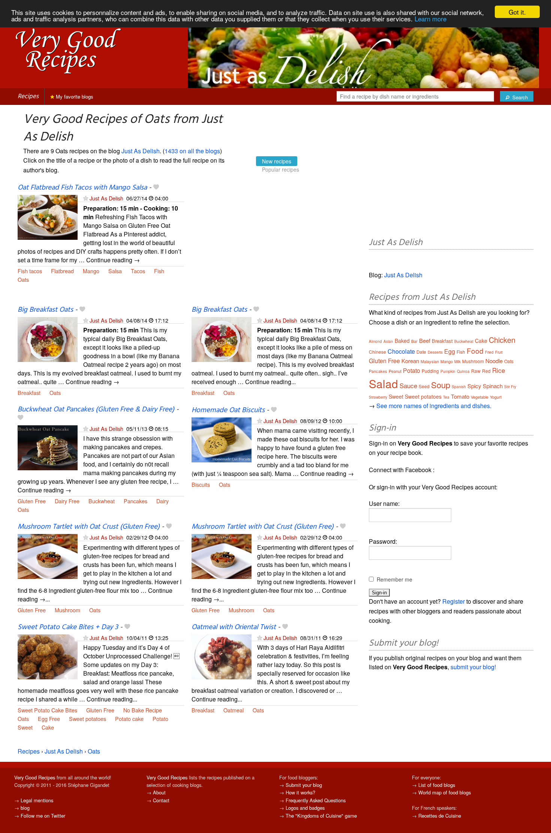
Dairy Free (67, 501)
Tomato (460, 396)
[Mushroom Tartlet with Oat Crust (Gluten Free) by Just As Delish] (48, 556)
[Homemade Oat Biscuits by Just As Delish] (222, 439)
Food (475, 350)
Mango (91, 271)
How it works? (300, 792)
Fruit (499, 352)
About (159, 792)
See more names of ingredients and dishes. (433, 405)
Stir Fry (510, 386)
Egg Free (49, 718)
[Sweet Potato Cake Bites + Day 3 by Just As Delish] (48, 656)
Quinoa (463, 371)
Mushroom (67, 610)
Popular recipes (280, 169)
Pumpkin (447, 371)
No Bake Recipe (142, 710)
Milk (457, 361)
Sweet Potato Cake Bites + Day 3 (68, 627)
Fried (489, 352)
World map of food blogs (444, 792)
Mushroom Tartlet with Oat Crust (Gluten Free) (89, 526)
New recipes (276, 161)
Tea (446, 397)
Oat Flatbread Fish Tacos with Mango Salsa (82, 187)
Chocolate (401, 351)
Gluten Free (32, 501)
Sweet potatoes (87, 718)
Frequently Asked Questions (316, 800)
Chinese (377, 351)
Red (486, 371)
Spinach (493, 386)
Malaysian (430, 361)
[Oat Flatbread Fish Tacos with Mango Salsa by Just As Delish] (48, 216)
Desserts (435, 352)
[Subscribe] (85, 198)
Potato (160, 718)
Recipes (28, 96)
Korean (410, 361)
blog (25, 807)
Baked (402, 340)
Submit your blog (304, 784)
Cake (48, 727)
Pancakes (135, 501)
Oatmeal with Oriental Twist (234, 627)
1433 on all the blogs (192, 151)
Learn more (430, 18)
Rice (498, 370)
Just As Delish (140, 151)
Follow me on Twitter (43, 815)
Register (453, 601)
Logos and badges (305, 807)
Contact (161, 800)
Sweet (25, 727)
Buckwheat (101, 501)
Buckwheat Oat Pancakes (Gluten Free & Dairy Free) (96, 409)
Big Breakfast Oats (45, 310)
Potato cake (129, 718)
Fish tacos (30, 271)
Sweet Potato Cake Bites (47, 710)
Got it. (517, 11)
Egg (449, 351)
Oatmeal (233, 710)
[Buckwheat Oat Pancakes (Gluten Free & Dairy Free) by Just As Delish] (48, 447)
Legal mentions (37, 800)
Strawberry (378, 397)
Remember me (394, 579)
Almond (375, 341)
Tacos (138, 271)
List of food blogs (436, 784)
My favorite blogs (73, 96)
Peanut (395, 371)
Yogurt (496, 397)
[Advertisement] (275, 244)
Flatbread (62, 271)
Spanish (459, 386)
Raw (476, 371)
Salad (383, 383)
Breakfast (29, 392)
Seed (424, 386)
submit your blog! (473, 667)
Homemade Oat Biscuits (228, 410)
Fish (159, 271)
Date (421, 351)
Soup (440, 384)
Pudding (430, 371)
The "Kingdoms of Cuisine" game (321, 815)
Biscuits (201, 484)
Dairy (162, 501)
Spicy (474, 386)
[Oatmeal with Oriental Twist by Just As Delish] (222, 656)
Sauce (408, 385)
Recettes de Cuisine (439, 815)
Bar (414, 341)
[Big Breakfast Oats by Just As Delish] (48, 338)
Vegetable (479, 397)
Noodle (494, 361)
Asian (388, 341)
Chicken (502, 339)
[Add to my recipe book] (156, 187)
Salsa (115, 271)
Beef (424, 340)
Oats (23, 279)
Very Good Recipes (34, 777)
